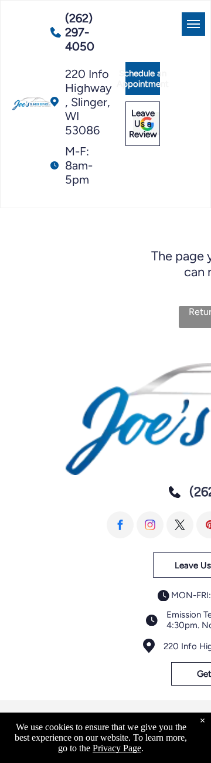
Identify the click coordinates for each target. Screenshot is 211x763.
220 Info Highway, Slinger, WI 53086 (88, 102)
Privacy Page (117, 748)
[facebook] (120, 524)
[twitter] (179, 524)
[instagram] (150, 524)
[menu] (193, 24)
